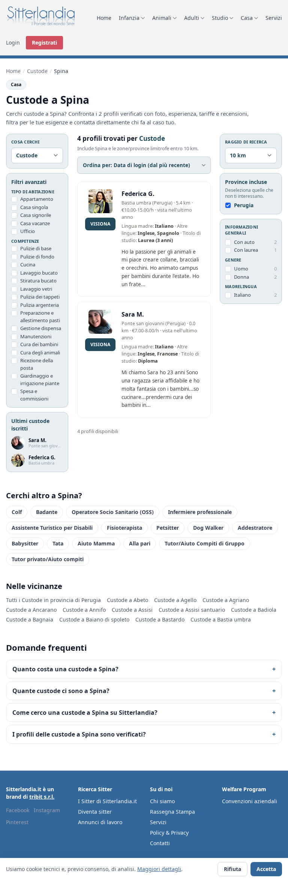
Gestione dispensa (40, 328)
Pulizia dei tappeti (40, 296)
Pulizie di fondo (37, 256)
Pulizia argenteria (39, 305)
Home (104, 17)
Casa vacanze (35, 223)
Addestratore (255, 527)
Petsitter (167, 527)
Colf (17, 511)
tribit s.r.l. (41, 796)
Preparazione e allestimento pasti (40, 316)
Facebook (17, 810)
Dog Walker (208, 527)
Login (13, 42)
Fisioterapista (124, 527)
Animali (161, 17)
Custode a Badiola (253, 609)
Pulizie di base (35, 248)
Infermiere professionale (200, 511)
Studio (220, 17)
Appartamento (36, 199)
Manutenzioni (35, 336)
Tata (57, 543)
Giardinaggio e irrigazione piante (39, 379)
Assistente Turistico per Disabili (52, 527)
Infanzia (129, 17)
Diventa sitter (95, 811)
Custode (37, 71)
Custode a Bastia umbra (220, 619)
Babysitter (25, 543)
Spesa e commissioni (34, 395)
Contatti (160, 843)
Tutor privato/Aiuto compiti (48, 559)
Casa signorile (35, 215)
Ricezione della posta (36, 364)
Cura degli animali (40, 352)
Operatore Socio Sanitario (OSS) (113, 511)
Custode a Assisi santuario (192, 609)
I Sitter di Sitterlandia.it (107, 801)
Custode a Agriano (225, 600)
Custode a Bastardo (159, 619)
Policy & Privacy (169, 832)
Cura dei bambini (39, 344)
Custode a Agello (175, 600)
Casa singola (34, 207)
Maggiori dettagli (159, 869)
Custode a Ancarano (31, 609)
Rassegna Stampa (172, 811)
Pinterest (17, 822)
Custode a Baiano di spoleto (94, 619)
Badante (46, 511)
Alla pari (139, 543)
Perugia (244, 205)
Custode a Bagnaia (29, 619)
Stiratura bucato (38, 280)
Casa (247, 17)
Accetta (266, 869)
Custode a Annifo (84, 609)
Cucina (27, 264)
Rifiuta (232, 869)
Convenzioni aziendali (249, 801)
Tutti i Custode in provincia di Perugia (53, 600)
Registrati (44, 42)
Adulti (191, 17)
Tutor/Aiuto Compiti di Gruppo (204, 543)
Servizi (274, 17)
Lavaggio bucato (39, 272)
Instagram (47, 810)
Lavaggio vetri (36, 288)
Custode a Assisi (132, 609)
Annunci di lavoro (100, 822)
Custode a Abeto (127, 600)
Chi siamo (162, 801)
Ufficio (27, 231)
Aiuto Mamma (96, 543)
